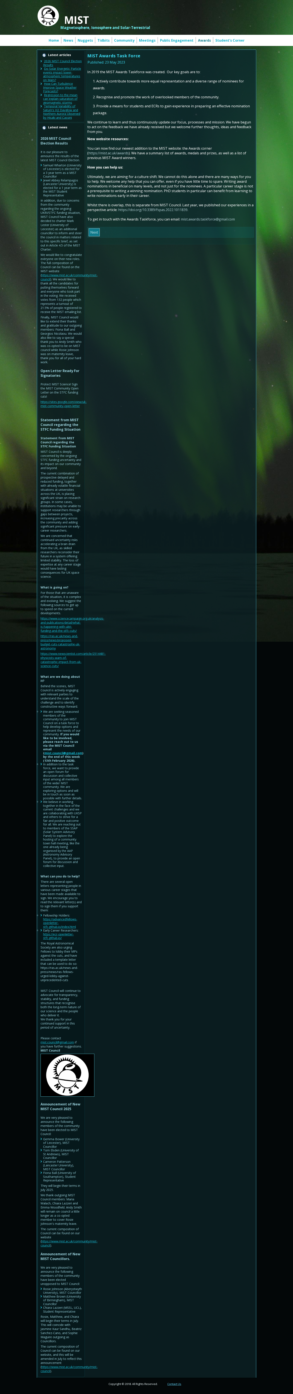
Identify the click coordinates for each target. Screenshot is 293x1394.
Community (124, 40)
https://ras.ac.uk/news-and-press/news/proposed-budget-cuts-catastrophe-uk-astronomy (60, 642)
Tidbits (103, 40)
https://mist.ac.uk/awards (108, 153)
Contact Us (174, 1384)
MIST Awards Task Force (113, 56)
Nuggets (85, 40)
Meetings (147, 40)
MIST (76, 20)
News (68, 40)
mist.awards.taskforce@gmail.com (208, 219)
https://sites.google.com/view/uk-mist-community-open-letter (64, 404)
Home (54, 40)
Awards (204, 40)
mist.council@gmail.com (63, 753)
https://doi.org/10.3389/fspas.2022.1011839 (152, 209)
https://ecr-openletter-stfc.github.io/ (58, 936)
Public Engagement (176, 40)
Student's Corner (230, 40)
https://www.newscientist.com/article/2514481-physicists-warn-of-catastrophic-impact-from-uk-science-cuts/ (73, 660)
